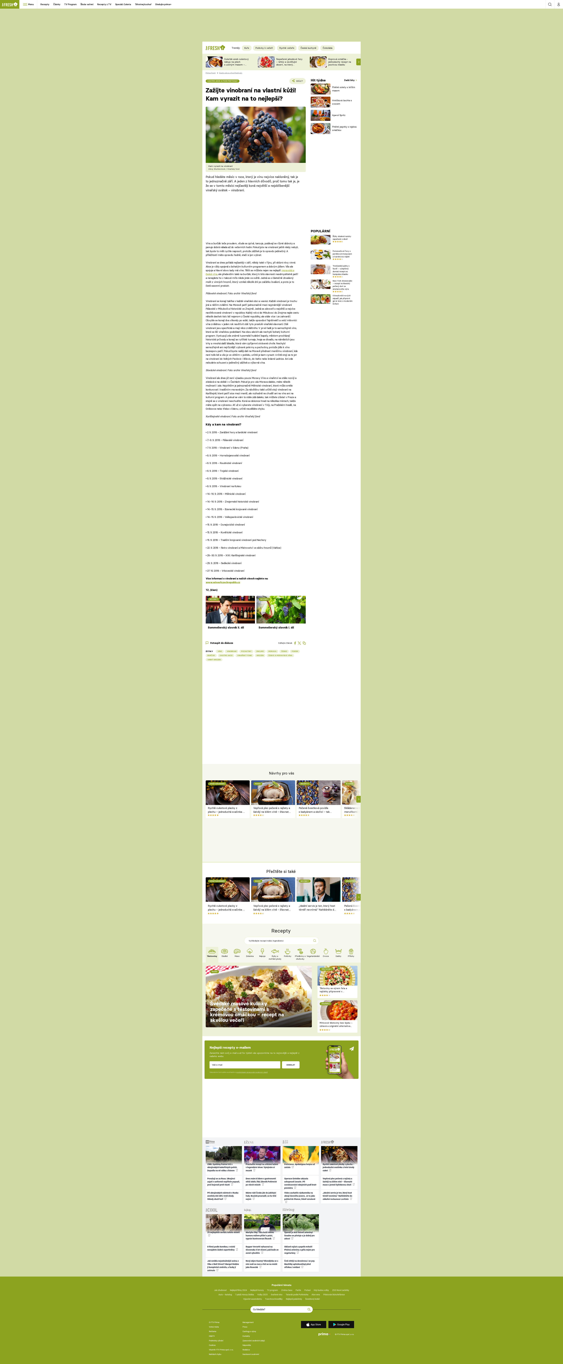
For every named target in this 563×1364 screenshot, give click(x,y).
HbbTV (212, 1336)
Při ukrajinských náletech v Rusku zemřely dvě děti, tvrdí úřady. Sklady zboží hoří (222, 1196)
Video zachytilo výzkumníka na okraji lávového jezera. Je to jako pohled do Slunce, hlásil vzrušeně (299, 1196)
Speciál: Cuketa (123, 4)
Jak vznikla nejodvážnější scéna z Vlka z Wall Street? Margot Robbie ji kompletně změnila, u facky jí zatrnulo (223, 1265)
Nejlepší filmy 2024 (238, 1290)
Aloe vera (316, 1294)
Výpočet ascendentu (252, 1299)
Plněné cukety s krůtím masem (343, 89)
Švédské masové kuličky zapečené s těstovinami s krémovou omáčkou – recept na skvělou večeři (247, 1011)
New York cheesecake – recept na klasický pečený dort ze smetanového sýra (342, 285)
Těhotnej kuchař (143, 4)
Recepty (44, 4)
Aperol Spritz (338, 115)
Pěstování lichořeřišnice (334, 1294)
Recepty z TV (104, 4)
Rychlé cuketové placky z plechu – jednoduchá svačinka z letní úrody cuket (226, 810)
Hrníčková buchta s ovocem (342, 102)
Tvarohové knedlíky (274, 1299)
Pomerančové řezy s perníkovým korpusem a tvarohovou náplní (342, 254)
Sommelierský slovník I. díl (276, 627)
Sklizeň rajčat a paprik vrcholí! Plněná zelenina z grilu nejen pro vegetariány (299, 1250)
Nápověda (247, 1345)
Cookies (212, 1345)
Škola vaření (86, 4)
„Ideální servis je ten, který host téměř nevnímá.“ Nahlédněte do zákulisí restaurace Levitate (317, 908)
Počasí (307, 1290)
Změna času (286, 1290)
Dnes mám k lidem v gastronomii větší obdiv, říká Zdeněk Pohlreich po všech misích (261, 1181)
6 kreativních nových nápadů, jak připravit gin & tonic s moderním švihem (342, 299)
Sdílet (299, 82)
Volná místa (214, 1327)
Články (56, 4)
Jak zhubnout (220, 1290)
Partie (298, 1290)
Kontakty (246, 1336)
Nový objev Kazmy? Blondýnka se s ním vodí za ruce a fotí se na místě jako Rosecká (262, 1264)
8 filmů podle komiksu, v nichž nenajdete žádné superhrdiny (221, 1248)
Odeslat (290, 1065)
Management (248, 1322)
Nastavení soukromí (251, 1354)
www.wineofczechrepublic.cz (223, 582)
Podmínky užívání (216, 1341)
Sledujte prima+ (163, 4)
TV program (272, 1290)
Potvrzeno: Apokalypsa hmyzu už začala (299, 1165)
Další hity (349, 80)
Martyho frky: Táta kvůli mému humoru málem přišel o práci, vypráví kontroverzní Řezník (260, 1235)
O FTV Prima (214, 1322)
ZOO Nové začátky (340, 1290)
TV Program (70, 4)
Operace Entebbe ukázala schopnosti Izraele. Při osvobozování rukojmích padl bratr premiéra (300, 1183)
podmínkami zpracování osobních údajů (252, 1072)
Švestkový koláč (312, 1299)
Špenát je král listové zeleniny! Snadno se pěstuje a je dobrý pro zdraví (299, 1235)
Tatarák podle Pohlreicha (297, 1294)
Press (245, 1327)
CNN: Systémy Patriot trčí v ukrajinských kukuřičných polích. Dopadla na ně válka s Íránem (222, 1167)
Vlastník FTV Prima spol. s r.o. (221, 1350)
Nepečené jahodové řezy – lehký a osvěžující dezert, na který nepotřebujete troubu (289, 63)
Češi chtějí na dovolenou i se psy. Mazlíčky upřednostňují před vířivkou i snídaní (299, 1264)
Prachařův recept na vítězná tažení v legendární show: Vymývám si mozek (262, 1167)
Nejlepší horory (257, 1290)
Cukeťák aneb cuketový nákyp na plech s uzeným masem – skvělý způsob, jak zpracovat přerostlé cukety (236, 66)
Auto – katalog (225, 1294)
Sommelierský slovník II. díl (226, 627)
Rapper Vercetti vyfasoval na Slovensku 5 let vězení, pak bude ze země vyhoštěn (262, 1250)
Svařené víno (276, 1294)
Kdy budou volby (321, 1290)
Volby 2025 (262, 1294)
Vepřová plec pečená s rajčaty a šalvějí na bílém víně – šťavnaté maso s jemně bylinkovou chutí (271, 810)
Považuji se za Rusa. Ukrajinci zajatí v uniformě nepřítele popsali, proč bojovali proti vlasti (223, 1181)
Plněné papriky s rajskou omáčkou (344, 128)
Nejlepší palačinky (294, 1299)
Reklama (212, 1331)
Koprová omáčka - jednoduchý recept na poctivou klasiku (339, 62)
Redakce (246, 1350)
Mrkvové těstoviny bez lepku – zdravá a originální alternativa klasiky (336, 1026)
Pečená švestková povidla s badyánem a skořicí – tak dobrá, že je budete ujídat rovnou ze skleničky (314, 810)
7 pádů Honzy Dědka (244, 1294)
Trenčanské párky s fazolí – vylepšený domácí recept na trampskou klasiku (341, 270)
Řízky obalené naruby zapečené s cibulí (342, 237)
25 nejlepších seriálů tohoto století (223, 1232)
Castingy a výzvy (249, 1331)
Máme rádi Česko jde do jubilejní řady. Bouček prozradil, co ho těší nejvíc (261, 1196)
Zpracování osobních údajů (254, 1341)
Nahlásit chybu (215, 1354)
